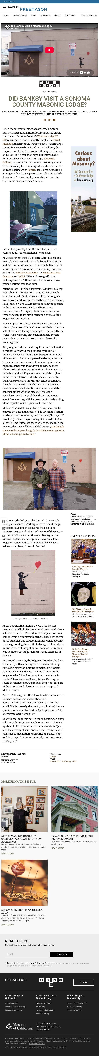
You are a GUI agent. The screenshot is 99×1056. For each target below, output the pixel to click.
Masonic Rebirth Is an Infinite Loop (22, 911)
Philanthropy (70, 15)
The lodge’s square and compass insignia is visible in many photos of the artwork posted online (33, 430)
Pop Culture (45, 15)
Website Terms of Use (47, 1047)
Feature (6, 15)
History (57, 15)
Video (74, 761)
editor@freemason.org (37, 1043)
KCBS (22, 276)
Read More (7, 853)
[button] (44, 120)
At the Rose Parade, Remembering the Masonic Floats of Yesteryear (80, 653)
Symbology (66, 761)
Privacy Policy (61, 1047)
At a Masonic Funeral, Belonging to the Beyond (83, 610)
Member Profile (20, 15)
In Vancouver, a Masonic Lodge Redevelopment (72, 837)
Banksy (32, 169)
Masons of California (9, 1)
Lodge (33, 15)
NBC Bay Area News (27, 272)
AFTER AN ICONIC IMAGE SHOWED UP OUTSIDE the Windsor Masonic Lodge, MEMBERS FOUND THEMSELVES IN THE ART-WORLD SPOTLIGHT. (49, 112)
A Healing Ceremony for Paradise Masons (82, 567)
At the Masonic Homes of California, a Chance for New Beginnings (21, 839)
